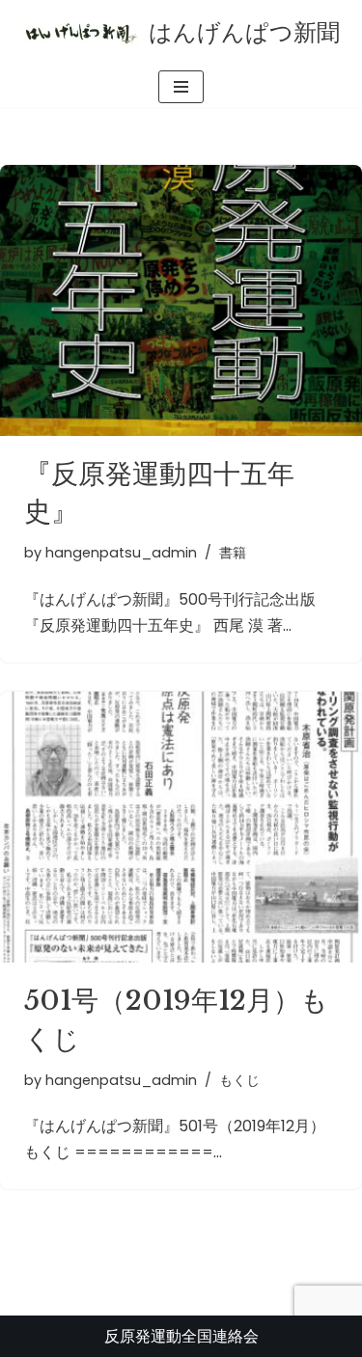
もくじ (239, 1080)
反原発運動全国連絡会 (181, 1336)
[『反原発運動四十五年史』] (181, 300)
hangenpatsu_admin (121, 552)
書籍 (232, 552)
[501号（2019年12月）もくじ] (181, 827)
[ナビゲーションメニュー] (181, 86)
